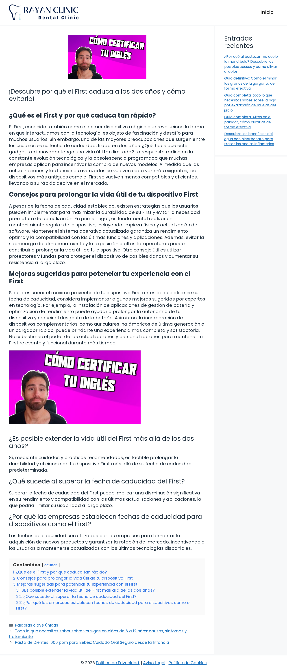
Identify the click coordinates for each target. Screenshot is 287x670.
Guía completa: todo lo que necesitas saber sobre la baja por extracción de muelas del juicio (250, 103)
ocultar (50, 565)
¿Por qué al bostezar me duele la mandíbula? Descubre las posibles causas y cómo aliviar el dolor (251, 64)
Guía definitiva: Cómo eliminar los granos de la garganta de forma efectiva (250, 83)
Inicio (267, 12)
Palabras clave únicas (36, 625)
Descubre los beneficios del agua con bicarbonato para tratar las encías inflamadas (249, 138)
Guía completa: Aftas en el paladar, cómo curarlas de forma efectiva (247, 122)
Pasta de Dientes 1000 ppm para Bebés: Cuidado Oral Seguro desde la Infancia (92, 642)
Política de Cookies (188, 663)
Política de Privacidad (117, 663)
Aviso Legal (154, 663)
